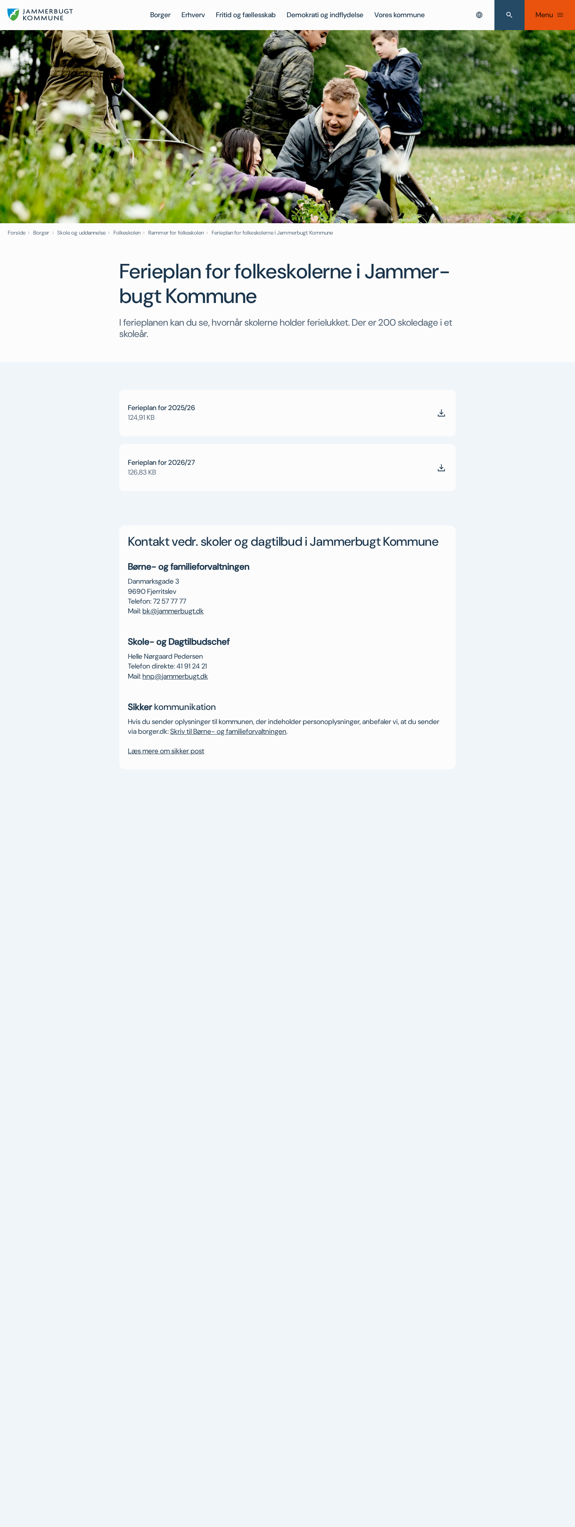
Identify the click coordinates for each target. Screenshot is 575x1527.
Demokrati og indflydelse (325, 15)
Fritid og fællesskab (246, 15)
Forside (16, 232)
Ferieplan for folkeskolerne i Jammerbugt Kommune (272, 232)
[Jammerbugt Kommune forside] (40, 15)
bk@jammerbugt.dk (173, 611)
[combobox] (479, 15)
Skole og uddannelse (81, 232)
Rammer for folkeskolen (176, 232)
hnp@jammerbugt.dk (175, 676)
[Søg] (509, 15)
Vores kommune (399, 15)
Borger (160, 15)
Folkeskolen (127, 232)
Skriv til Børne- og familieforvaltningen (228, 731)
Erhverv (193, 15)
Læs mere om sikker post (166, 751)
